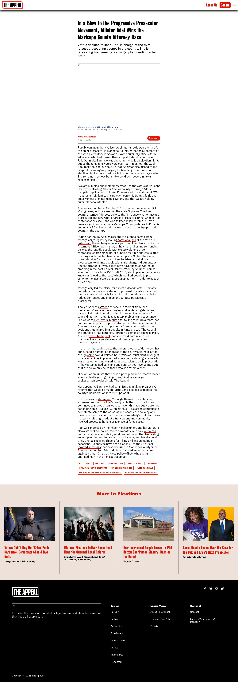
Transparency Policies (161, 619)
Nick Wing (28, 561)
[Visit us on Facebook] (206, 588)
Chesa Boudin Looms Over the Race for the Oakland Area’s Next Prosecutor (208, 550)
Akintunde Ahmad (194, 556)
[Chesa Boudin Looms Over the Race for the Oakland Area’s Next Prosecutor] (208, 524)
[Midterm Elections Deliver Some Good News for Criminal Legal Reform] (89, 524)
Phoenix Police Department (141, 473)
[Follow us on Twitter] (223, 588)
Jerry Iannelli (12, 561)
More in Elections (119, 493)
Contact (194, 611)
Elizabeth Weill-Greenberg (81, 556)
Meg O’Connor (87, 136)
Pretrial (114, 619)
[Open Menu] (234, 5)
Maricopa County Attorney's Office (100, 473)
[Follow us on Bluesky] (212, 588)
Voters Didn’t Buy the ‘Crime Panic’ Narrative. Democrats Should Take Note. (27, 552)
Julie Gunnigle (145, 468)
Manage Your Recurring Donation (202, 620)
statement (104, 399)
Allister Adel (135, 463)
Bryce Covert (131, 561)
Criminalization (118, 640)
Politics (99, 463)
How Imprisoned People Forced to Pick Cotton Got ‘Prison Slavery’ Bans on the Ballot (148, 552)
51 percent (148, 151)
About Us (211, 5)
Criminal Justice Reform (93, 468)
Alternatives (117, 654)
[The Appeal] (12, 5)
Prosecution (116, 463)
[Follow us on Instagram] (218, 588)
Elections (84, 463)
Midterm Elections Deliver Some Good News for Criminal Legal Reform (88, 550)
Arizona (152, 463)
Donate (225, 5)
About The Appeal (160, 611)
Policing (115, 611)
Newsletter (116, 661)
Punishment (117, 633)
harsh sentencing (121, 468)
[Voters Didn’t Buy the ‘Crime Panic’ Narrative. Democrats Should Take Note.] (29, 524)
